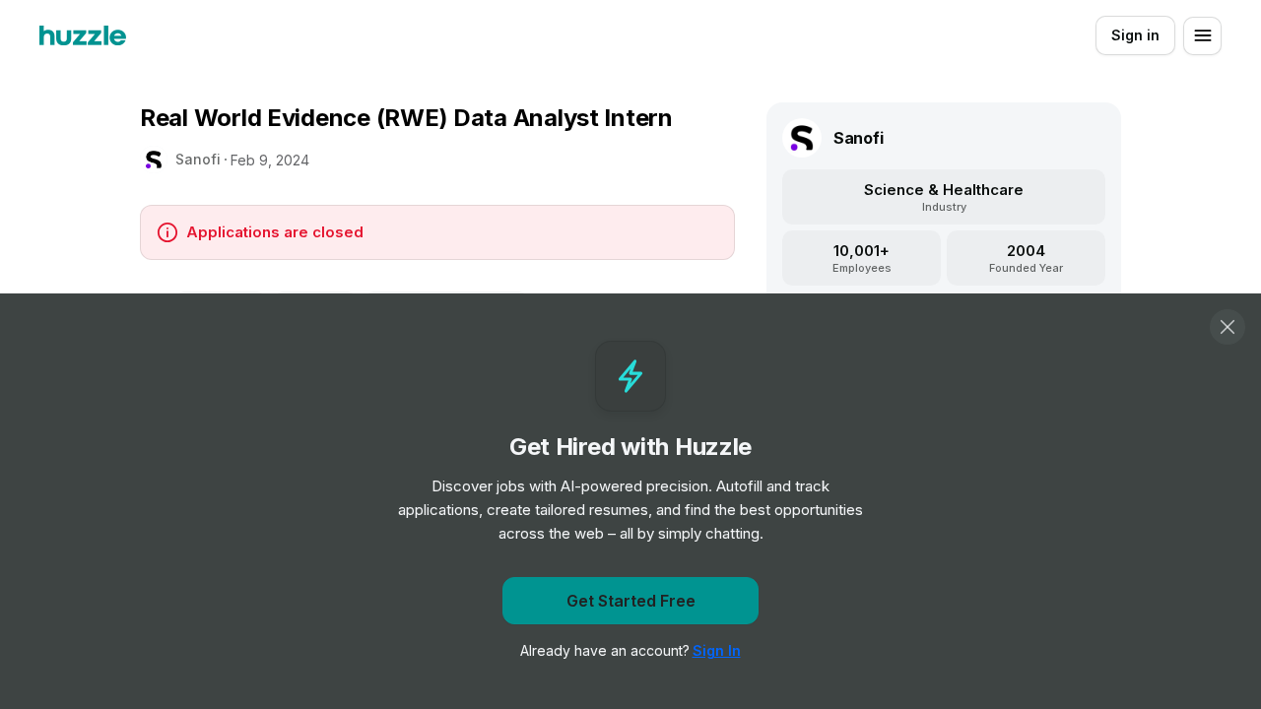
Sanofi (198, 159)
